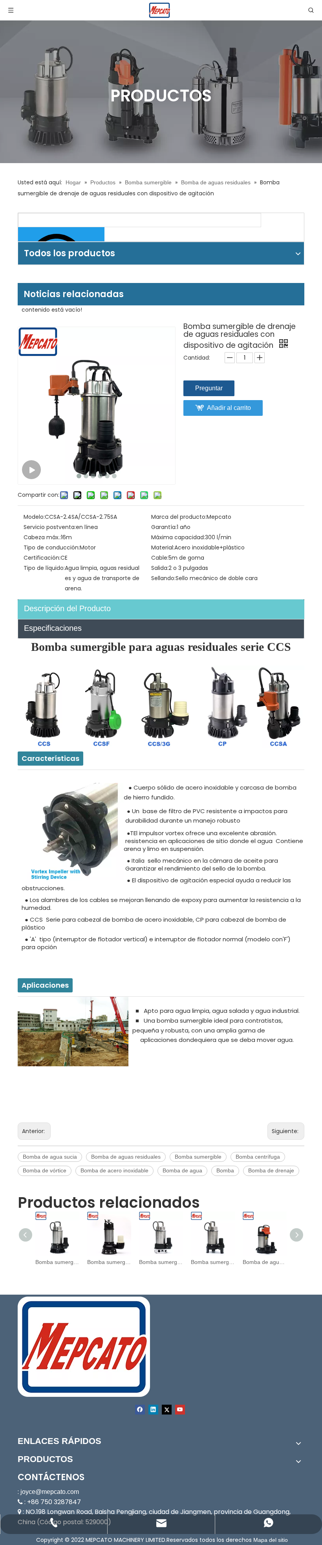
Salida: (159, 568)
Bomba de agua (182, 1170)
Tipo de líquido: (44, 568)
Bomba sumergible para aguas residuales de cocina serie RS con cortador (161, 1262)
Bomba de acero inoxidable (114, 1170)
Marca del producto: (179, 517)
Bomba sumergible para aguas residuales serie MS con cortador (213, 1262)
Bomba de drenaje (271, 1170)
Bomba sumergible (198, 1157)
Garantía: (164, 527)
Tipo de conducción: (52, 547)
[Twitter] (167, 1410)
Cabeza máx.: (42, 537)
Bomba (225, 1170)
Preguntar (209, 388)
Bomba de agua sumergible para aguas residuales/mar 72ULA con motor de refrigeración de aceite (265, 1262)
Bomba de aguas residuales (126, 1157)
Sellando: (163, 578)
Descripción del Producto (67, 608)
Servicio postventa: (50, 527)
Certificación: (42, 558)
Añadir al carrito (229, 407)
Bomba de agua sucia (50, 1157)
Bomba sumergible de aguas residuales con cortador (109, 1262)
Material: (162, 547)
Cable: (159, 558)
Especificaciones (53, 628)
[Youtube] (180, 1410)
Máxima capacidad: (178, 537)
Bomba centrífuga (258, 1157)
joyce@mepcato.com (49, 1491)
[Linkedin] (153, 1410)
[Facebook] (140, 1410)
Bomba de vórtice (44, 1170)
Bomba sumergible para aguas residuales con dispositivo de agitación (57, 1262)
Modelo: (34, 517)
